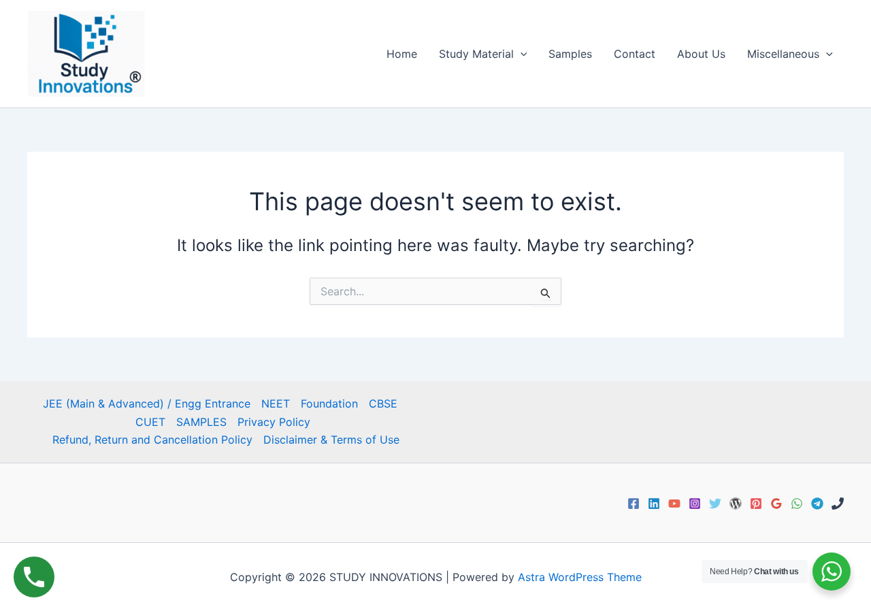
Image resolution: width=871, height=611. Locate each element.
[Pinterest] (756, 503)
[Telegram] (817, 503)
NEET (275, 403)
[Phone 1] (838, 503)
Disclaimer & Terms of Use (331, 439)
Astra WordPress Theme (580, 577)
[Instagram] (695, 503)
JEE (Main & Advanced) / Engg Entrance (146, 403)
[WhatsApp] (797, 503)
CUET (150, 422)
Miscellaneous (783, 54)
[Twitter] (715, 503)
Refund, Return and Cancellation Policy (152, 439)
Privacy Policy (273, 422)
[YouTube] (674, 503)
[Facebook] (633, 503)
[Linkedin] (654, 503)
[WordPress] (735, 503)
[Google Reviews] (776, 503)
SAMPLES (201, 422)
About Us (701, 54)
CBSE (383, 403)
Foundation (329, 403)
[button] (520, 54)
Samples (570, 54)
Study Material (476, 54)
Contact (634, 54)
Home (402, 54)
